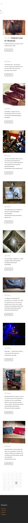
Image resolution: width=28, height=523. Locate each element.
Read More (9, 50)
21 (8, 486)
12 (12, 480)
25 (4, 489)
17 (12, 483)
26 (8, 489)
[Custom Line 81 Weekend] (14, 27)
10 (4, 480)
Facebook (3, 510)
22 (12, 486)
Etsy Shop (3, 508)
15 (4, 483)
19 (20, 483)
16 (8, 483)
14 (20, 480)
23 (16, 486)
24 (20, 486)
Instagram (3, 514)
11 (8, 480)
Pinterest (3, 512)
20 (4, 486)
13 (16, 480)
